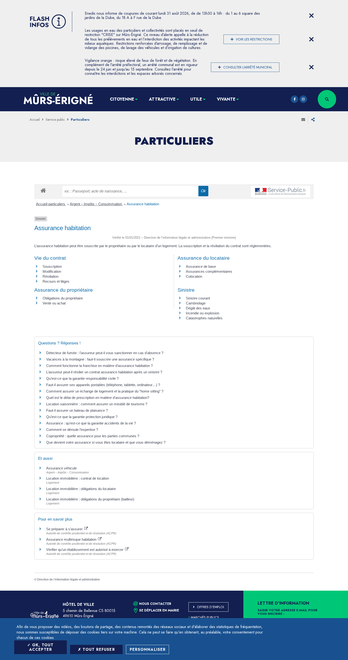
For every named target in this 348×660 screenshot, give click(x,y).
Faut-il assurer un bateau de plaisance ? (77, 410)
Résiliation (50, 276)
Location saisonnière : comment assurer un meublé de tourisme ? (96, 404)
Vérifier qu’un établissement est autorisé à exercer (85, 550)
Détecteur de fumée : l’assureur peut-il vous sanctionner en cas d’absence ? (104, 353)
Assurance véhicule (61, 468)
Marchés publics (205, 617)
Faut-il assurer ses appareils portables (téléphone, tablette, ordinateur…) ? (103, 385)
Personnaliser (148, 649)
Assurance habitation (143, 204)
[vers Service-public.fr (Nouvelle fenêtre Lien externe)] (280, 191)
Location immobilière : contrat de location (77, 478)
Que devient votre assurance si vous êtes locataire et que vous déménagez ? (105, 442)
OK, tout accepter (41, 647)
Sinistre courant (198, 298)
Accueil (35, 119)
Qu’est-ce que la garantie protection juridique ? (81, 417)
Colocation (194, 276)
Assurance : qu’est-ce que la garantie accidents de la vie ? (91, 423)
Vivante (226, 99)
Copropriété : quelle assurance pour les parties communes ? (92, 436)
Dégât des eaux (198, 308)
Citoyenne (122, 99)
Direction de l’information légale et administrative (68, 579)
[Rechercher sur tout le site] (327, 99)
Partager (313, 119)
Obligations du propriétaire (63, 298)
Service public (55, 119)
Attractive (162, 99)
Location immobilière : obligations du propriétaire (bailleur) (90, 499)
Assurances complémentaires (209, 271)
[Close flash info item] (311, 15)
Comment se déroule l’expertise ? (72, 430)
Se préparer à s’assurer (65, 529)
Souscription (52, 266)
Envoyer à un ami (303, 119)
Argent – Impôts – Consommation (96, 204)
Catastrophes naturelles (204, 318)
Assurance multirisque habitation (71, 539)
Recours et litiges (56, 281)
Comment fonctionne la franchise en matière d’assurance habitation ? (99, 366)
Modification (52, 271)
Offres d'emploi (210, 607)
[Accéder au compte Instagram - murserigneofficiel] (303, 99)
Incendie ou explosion (202, 313)
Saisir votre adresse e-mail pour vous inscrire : (287, 612)
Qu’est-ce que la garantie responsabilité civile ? (82, 378)
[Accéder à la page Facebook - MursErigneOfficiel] (294, 99)
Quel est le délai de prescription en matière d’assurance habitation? (97, 398)
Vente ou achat (54, 303)
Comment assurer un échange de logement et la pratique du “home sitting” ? (104, 391)
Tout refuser (98, 649)
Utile (196, 99)
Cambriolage (195, 303)
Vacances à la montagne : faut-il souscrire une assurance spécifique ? (100, 359)
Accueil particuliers (51, 204)
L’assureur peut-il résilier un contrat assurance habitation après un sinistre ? (104, 372)
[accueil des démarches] (43, 190)
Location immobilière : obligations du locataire (81, 489)
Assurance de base (201, 266)
